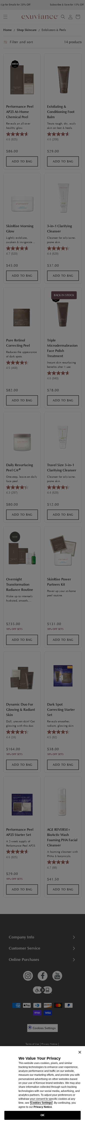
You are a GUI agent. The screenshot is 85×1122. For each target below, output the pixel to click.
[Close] (80, 1052)
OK (42, 1115)
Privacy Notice (43, 1106)
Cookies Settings (41, 1102)
